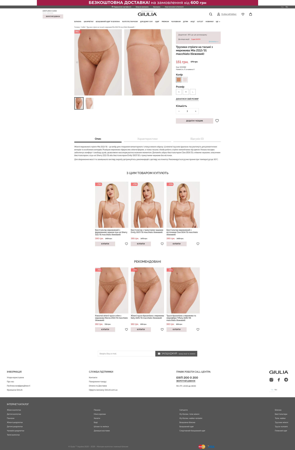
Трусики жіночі (281, 422)
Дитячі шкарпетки (15, 426)
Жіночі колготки (14, 410)
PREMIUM (165, 21)
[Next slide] (169, 62)
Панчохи (10, 418)
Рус (287, 7)
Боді (95, 422)
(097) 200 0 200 (50, 11)
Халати (97, 418)
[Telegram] (286, 380)
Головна (77, 27)
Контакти (93, 377)
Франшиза (156, 7)
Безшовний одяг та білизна (108, 21)
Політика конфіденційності (18, 386)
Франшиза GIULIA (14, 390)
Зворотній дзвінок (53, 16)
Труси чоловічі (281, 426)
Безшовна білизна (187, 422)
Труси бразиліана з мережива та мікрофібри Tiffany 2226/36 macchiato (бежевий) (181, 318)
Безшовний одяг (186, 426)
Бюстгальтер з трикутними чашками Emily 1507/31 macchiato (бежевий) (147, 231)
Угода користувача (15, 377)
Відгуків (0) (197, 138)
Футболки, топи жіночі (189, 414)
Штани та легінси (101, 426)
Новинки (209, 21)
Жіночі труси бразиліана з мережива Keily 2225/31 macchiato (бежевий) (147, 317)
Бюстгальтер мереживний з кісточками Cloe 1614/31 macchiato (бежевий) (182, 232)
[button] (79, 103)
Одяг (157, 21)
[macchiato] (178, 79)
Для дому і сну (146, 21)
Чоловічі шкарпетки (15, 431)
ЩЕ (217, 21)
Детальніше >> (213, 41)
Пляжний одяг (281, 431)
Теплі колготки (13, 435)
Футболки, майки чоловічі (190, 418)
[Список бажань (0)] (243, 14)
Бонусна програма (142, 7)
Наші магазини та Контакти (174, 7)
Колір (179, 74)
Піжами (97, 410)
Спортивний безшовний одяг (192, 431)
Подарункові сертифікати (122, 7)
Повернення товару (97, 382)
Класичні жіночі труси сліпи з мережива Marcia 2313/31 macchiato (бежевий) (111, 318)
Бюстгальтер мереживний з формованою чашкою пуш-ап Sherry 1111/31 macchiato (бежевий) (111, 232)
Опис (98, 138)
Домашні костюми (102, 431)
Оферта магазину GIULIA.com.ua (103, 390)
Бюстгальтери (281, 414)
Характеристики (147, 138)
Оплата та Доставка (98, 386)
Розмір (180, 86)
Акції (192, 21)
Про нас (10, 382)
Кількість (181, 105)
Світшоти (183, 410)
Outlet (200, 21)
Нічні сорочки (100, 414)
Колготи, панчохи (130, 21)
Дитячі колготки (14, 414)
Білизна (77, 21)
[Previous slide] (77, 62)
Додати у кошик (194, 121)
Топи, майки (280, 418)
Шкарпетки (88, 21)
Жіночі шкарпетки (15, 422)
